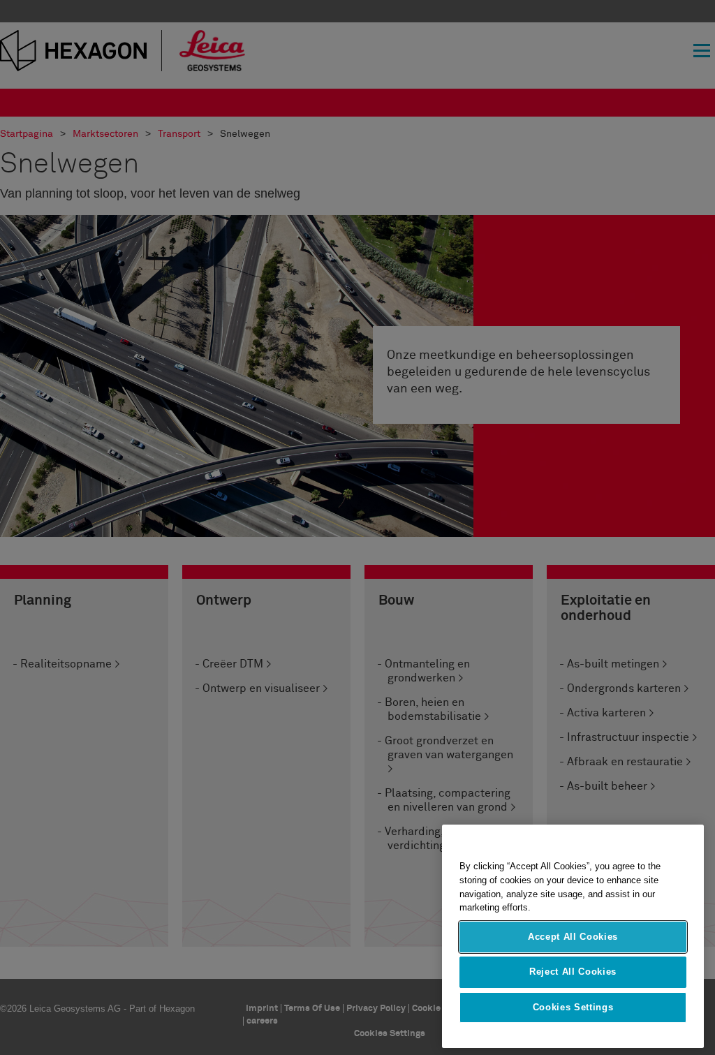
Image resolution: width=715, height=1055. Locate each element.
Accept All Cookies (573, 936)
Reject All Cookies (573, 971)
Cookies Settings (573, 1007)
